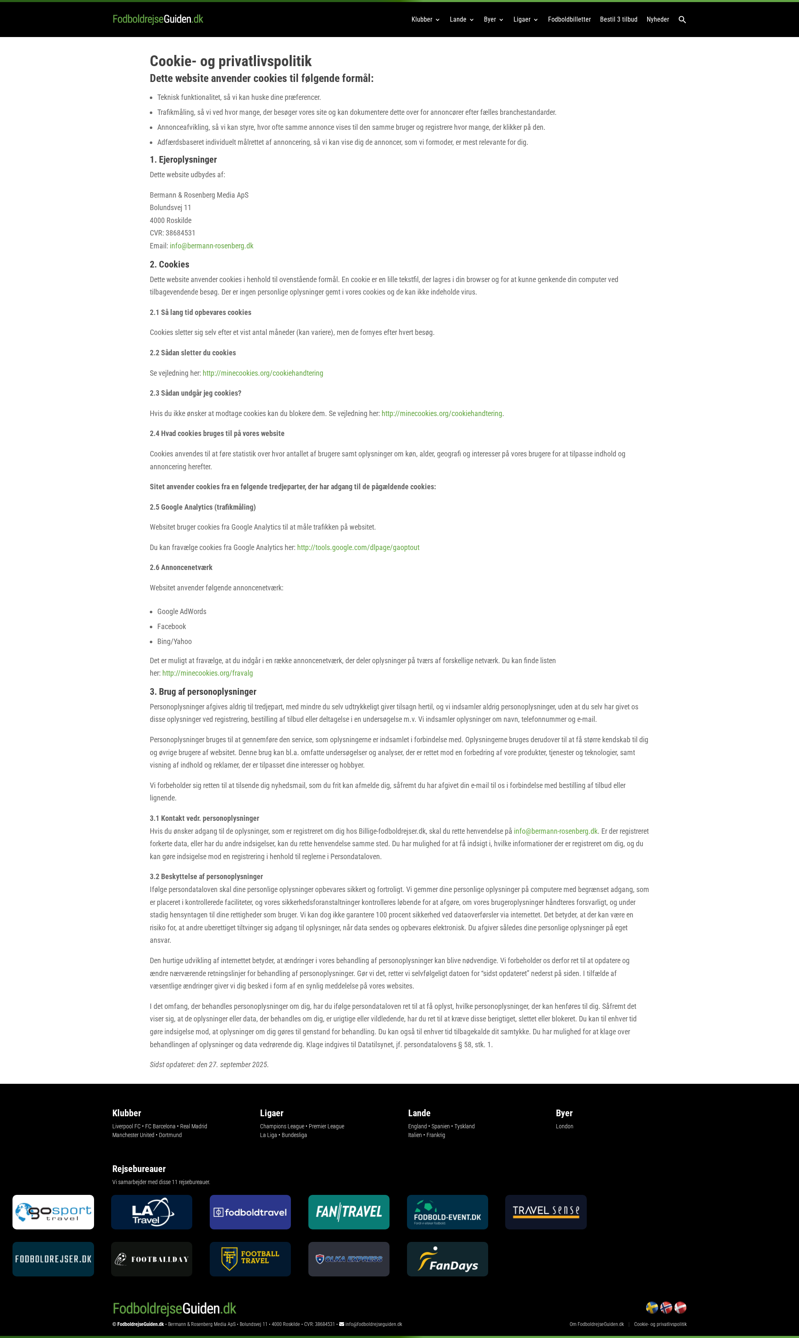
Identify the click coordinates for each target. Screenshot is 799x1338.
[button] (682, 19)
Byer (490, 19)
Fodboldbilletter (569, 19)
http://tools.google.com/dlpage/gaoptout (358, 547)
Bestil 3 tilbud (619, 19)
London (564, 1126)
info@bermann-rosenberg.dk (211, 245)
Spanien (441, 1126)
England (417, 1126)
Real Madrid (193, 1126)
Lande (458, 19)
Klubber (422, 19)
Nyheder (658, 19)
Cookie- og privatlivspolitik (660, 1324)
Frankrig (436, 1135)
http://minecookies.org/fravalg (207, 673)
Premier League (326, 1126)
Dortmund (170, 1135)
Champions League (282, 1126)
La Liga (268, 1135)
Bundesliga (294, 1135)
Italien (415, 1135)
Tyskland (464, 1126)
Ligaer (522, 19)
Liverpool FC (126, 1126)
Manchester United (133, 1135)
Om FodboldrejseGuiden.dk (597, 1324)
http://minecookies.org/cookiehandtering (264, 373)
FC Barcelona (160, 1126)
